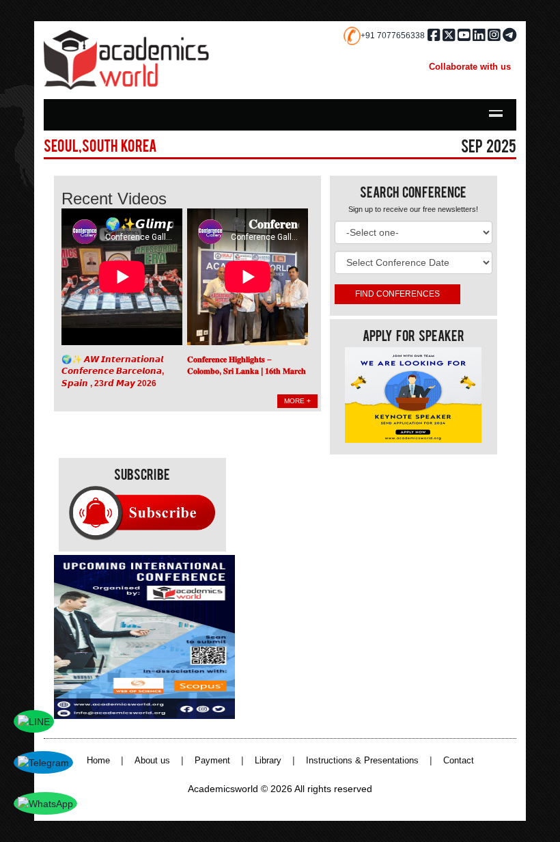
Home (98, 760)
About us (152, 760)
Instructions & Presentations (362, 760)
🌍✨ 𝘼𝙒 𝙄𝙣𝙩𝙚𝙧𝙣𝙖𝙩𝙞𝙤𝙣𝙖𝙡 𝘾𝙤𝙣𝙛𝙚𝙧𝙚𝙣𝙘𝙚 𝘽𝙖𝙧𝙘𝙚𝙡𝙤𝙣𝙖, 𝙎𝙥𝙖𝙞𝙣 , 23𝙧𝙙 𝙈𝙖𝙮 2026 (112, 371)
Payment (212, 760)
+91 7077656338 (393, 35)
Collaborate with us (470, 67)
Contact (458, 760)
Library (268, 760)
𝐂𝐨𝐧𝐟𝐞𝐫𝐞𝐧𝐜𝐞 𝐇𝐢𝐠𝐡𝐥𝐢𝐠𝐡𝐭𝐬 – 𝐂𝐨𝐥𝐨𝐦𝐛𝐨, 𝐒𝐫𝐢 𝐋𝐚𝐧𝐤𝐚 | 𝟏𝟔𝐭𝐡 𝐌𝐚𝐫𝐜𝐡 (246, 366)
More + (297, 401)
